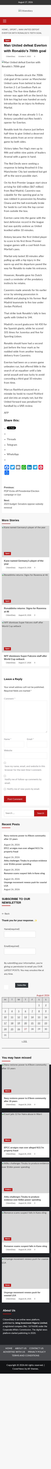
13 (25, 1017)
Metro (7, 1091)
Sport (7, 40)
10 (5, 1017)
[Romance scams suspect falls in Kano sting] (25, 1227)
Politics (8, 1190)
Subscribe (21, 985)
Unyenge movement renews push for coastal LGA (25, 884)
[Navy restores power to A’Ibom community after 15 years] (25, 1079)
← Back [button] (5, 914)
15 (39, 1017)
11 (12, 1017)
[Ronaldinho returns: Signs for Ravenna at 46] (25, 589)
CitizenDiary (10, 56)
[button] (5, 20)
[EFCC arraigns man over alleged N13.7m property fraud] (25, 1128)
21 (32, 1023)
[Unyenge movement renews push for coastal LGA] (25, 1273)
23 (45, 1023)
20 (25, 1023)
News (7, 1285)
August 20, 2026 (25, 615)
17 (5, 1023)
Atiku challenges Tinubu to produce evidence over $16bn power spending (25, 862)
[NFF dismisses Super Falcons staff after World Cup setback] (25, 636)
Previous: (21, 491)
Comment (9, 699)
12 (18, 1017)
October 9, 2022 (24, 56)
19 (18, 1023)
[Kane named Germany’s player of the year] (25, 541)
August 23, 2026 (25, 568)
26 (18, 1029)
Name (7, 739)
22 (39, 1023)
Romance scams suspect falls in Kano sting (24, 873)
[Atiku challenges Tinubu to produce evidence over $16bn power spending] (25, 1177)
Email (30, 739)
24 (5, 1029)
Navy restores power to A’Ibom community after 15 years (25, 837)
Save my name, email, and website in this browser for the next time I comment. (25, 768)
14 (32, 1017)
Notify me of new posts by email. (23, 789)
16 (45, 1017)
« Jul (24, 1041)
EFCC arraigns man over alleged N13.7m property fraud (23, 850)
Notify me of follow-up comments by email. (23, 781)
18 (12, 1023)
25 (12, 1029)
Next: (23, 504)
